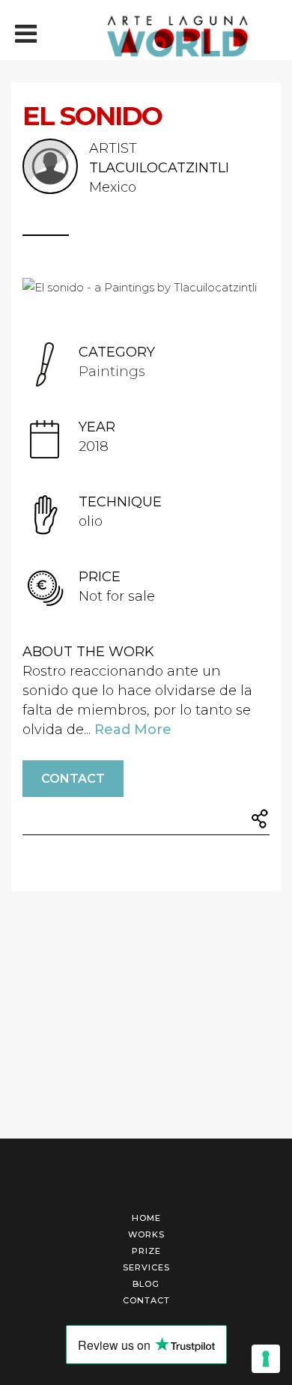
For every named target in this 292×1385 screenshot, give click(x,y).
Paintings (112, 371)
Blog (146, 1284)
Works (146, 1234)
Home (146, 1218)
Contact (73, 779)
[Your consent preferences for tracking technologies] (266, 1359)
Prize (146, 1251)
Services (146, 1267)
